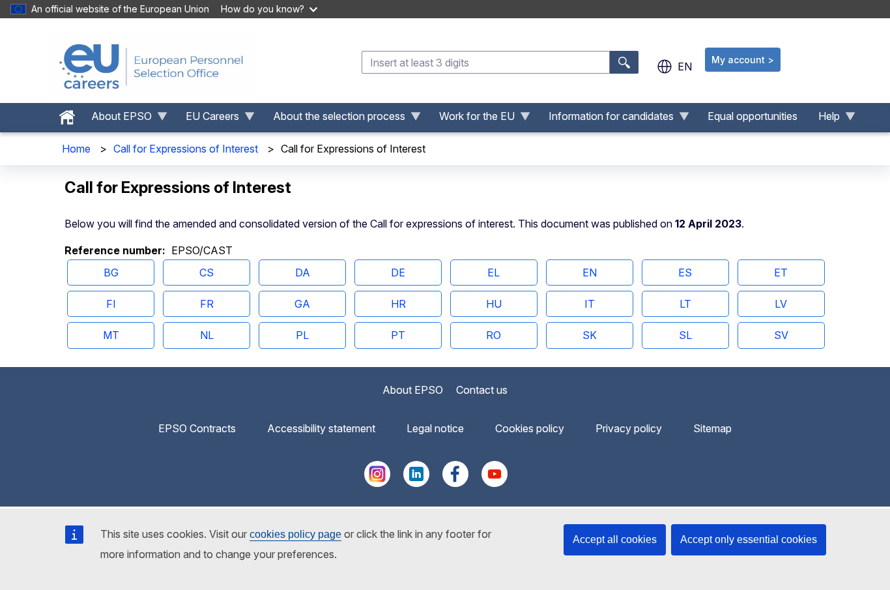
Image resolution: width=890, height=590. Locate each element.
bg (111, 272)
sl (685, 335)
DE (398, 272)
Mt (111, 335)
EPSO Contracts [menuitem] (197, 428)
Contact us (482, 389)
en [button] (685, 66)
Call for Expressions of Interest (185, 149)
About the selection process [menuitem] (334, 119)
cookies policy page (295, 534)
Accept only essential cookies (748, 539)
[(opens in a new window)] (377, 483)
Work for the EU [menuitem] (472, 119)
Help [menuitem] (824, 119)
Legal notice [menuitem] (435, 428)
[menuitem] (67, 114)
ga (302, 303)
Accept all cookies (615, 539)
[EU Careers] (151, 66)
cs (206, 272)
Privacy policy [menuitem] (629, 428)
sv (781, 335)
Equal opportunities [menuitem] (752, 116)
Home (76, 149)
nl (207, 335)
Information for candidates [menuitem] (606, 119)
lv (781, 303)
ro (493, 335)
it (589, 303)
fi (111, 303)
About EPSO (412, 389)
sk (589, 335)
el (493, 272)
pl (302, 335)
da (302, 272)
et (781, 272)
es (685, 272)
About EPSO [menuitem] (116, 119)
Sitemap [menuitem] (712, 428)
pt (398, 335)
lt (685, 303)
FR (207, 303)
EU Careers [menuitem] (207, 119)
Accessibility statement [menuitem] (321, 428)
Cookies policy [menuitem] (529, 428)
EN (589, 272)
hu (494, 303)
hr (398, 303)
